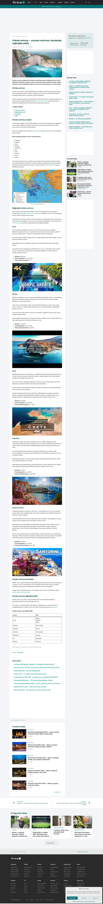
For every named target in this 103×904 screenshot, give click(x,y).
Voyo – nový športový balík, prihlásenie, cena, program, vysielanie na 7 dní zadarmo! (80, 109)
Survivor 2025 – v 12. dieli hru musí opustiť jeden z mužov (30, 674)
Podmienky (31, 899)
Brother (14, 887)
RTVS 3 (25, 890)
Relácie (25, 887)
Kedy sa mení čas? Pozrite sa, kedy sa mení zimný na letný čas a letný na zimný (36, 667)
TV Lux (12, 890)
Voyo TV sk (13, 885)
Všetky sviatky (83, 45)
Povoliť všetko (72, 898)
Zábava (29, 2)
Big (11, 887)
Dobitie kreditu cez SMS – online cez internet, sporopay (30, 686)
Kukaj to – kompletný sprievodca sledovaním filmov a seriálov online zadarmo (79, 87)
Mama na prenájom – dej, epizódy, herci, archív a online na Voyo (32, 690)
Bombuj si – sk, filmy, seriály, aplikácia (80, 118)
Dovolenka (18, 114)
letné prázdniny (37, 131)
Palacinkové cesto (55, 892)
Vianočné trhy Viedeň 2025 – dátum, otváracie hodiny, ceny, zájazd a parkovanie (43, 758)
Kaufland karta (54, 876)
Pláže (16, 116)
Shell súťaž (26, 876)
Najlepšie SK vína (80, 885)
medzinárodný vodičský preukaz (21, 592)
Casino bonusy (40, 871)
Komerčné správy (81, 180)
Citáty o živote (67, 869)
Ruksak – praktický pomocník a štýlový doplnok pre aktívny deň (84, 163)
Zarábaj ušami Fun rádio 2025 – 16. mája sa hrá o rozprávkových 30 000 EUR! (36, 677)
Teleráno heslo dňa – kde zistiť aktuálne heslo (27, 670)
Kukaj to (12, 883)
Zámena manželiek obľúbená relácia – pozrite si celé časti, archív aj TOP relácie (37, 683)
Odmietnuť (83, 898)
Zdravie (46, 2)
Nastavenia (95, 898)
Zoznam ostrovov (20, 110)
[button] (89, 2)
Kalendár (60, 2)
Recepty (66, 2)
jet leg (55, 607)
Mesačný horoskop (74, 45)
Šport (41, 2)
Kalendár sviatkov (74, 43)
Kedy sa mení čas (14, 876)
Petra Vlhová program (82, 873)
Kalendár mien (14, 867)
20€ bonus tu (58, 6)
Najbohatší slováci (68, 867)
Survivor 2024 (40, 885)
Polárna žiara (67, 876)
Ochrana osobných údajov (89, 901)
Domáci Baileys (54, 885)
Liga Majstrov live (81, 871)
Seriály (25, 885)
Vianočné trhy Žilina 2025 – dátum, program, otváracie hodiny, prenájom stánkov (42, 746)
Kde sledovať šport (81, 867)
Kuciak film (13, 892)
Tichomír (76, 38)
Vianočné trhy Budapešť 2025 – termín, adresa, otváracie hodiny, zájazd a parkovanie (43, 733)
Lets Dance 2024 (41, 887)
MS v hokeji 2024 (80, 876)
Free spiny (39, 876)
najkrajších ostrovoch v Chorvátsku (30, 213)
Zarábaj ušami (27, 871)
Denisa (30, 47)
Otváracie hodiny (54, 867)
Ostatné (72, 2)
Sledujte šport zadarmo (83, 851)
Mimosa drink (53, 890)
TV (35, 2)
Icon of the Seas (16, 223)
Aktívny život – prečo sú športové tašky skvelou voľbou (84, 193)
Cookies (42, 899)
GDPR (37, 899)
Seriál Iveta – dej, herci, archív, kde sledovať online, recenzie (79, 114)
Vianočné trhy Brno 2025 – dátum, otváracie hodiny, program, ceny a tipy (42, 771)
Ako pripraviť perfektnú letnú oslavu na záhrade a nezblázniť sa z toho (84, 185)
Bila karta (53, 873)
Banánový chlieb (54, 887)
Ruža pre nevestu (41, 892)
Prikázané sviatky (15, 871)
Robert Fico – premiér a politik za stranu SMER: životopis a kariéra (32, 803)
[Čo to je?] (19, 2)
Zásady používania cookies (77, 901)
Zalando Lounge (54, 871)
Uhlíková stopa (67, 871)
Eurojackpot (40, 869)
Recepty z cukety (54, 883)
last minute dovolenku (41, 101)
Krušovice (26, 873)
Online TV (26, 892)
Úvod (13, 36)
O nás (26, 899)
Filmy (25, 883)
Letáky (52, 869)
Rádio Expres (27, 869)
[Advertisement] (51, 22)
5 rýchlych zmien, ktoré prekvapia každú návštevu (84, 178)
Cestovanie (17, 36)
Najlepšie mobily (80, 883)
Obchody (52, 2)
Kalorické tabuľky (67, 885)
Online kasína (40, 873)
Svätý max (39, 890)
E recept (65, 883)
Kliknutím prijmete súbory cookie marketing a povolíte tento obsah (37, 277)
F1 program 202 (80, 869)
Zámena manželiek (41, 883)
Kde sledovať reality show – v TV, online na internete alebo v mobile (33, 680)
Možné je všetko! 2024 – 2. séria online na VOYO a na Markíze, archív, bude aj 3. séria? (81, 103)
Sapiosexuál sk (67, 873)
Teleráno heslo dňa (28, 867)
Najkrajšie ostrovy (20, 112)
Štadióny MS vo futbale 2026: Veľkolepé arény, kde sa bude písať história (85, 171)
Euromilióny (40, 867)
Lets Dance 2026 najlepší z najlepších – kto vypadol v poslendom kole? (34, 664)
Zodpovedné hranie (50, 899)
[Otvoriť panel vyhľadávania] (86, 2)
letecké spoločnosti (49, 165)
